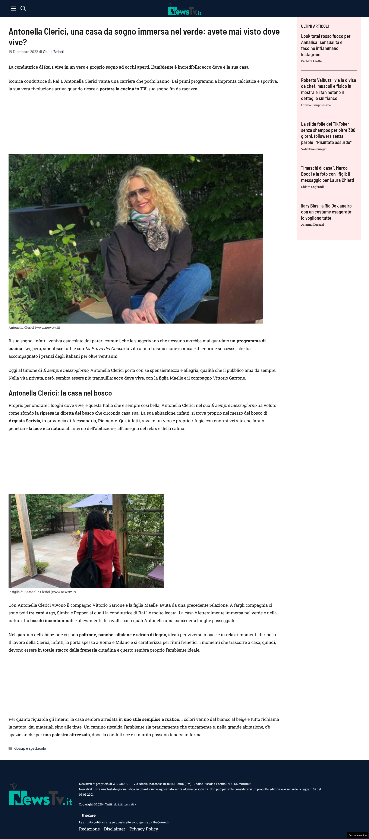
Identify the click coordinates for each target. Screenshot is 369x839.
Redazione (89, 829)
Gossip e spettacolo (30, 748)
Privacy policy (143, 829)
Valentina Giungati (314, 149)
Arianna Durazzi (312, 224)
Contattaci (143, 804)
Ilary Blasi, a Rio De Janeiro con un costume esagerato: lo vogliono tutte (327, 212)
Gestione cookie (358, 835)
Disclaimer (114, 829)
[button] (23, 8)
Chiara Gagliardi (312, 187)
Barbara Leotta (311, 61)
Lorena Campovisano (316, 105)
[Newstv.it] (184, 8)
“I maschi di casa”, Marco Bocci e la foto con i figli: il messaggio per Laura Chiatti (327, 174)
